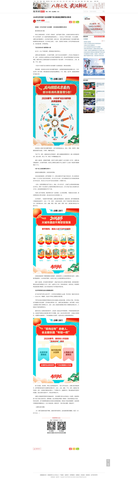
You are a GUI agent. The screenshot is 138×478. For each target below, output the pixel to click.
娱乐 (54, 1)
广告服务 (61, 474)
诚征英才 (66, 474)
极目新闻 (39, 20)
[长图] (69, 8)
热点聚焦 (54, 11)
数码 (88, 1)
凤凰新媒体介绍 (43, 474)
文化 (76, 1)
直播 (44, 1)
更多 (91, 1)
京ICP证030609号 (94, 474)
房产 (67, 1)
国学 (85, 1)
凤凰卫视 (47, 1)
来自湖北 (43, 22)
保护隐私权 (72, 474)
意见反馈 (82, 474)
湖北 (47, 11)
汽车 (64, 1)
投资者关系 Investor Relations (53, 474)
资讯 (38, 1)
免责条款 (77, 474)
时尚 (61, 1)
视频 (41, 1)
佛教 (82, 1)
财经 (51, 1)
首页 (35, 1)
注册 (95, 1)
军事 (73, 1)
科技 (70, 1)
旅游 (79, 1)
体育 (58, 1)
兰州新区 (85, 39)
